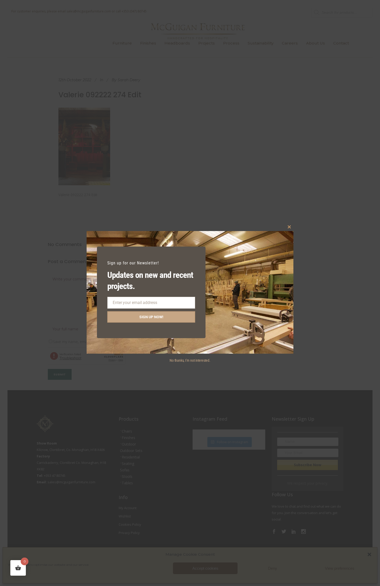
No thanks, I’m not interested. (190, 360)
